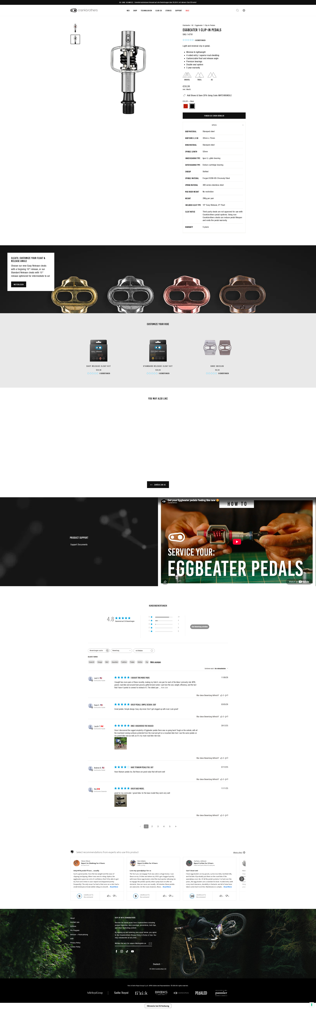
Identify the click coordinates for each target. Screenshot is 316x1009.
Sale (187, 10)
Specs (214, 125)
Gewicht (91, 662)
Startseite (186, 25)
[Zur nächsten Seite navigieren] (175, 826)
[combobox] (121, 651)
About (72, 918)
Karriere (73, 926)
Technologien (146, 10)
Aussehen (115, 662)
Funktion (124, 662)
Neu (128, 10)
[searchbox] (96, 650)
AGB (71, 939)
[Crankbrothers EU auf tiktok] (127, 951)
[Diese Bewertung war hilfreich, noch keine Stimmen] (221, 695)
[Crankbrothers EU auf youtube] (132, 951)
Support (178, 10)
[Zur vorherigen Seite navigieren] (140, 826)
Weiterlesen (19, 284)
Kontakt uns (74, 922)
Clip (147, 662)
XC (193, 25)
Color (188, 101)
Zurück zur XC (160, 485)
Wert (106, 662)
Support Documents (79, 544)
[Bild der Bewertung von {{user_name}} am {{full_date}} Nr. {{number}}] (120, 743)
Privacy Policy (75, 943)
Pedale (132, 662)
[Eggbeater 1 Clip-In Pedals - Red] (89, 457)
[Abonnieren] (150, 943)
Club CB (159, 10)
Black (192, 106)
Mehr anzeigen (155, 662)
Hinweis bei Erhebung (158, 1006)
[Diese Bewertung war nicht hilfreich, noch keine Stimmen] (226, 695)
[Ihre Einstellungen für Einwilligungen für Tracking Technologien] (311, 1004)
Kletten (140, 662)
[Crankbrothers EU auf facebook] (116, 951)
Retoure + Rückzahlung (79, 934)
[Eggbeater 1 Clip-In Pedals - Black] (93, 457)
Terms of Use (148, 935)
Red (185, 106)
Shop (135, 10)
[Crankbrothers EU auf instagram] (121, 951)
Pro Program (74, 930)
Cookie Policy (75, 947)
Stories (169, 10)
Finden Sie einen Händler (214, 116)
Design (100, 662)
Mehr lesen (164, 687)
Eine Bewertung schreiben (200, 627)
